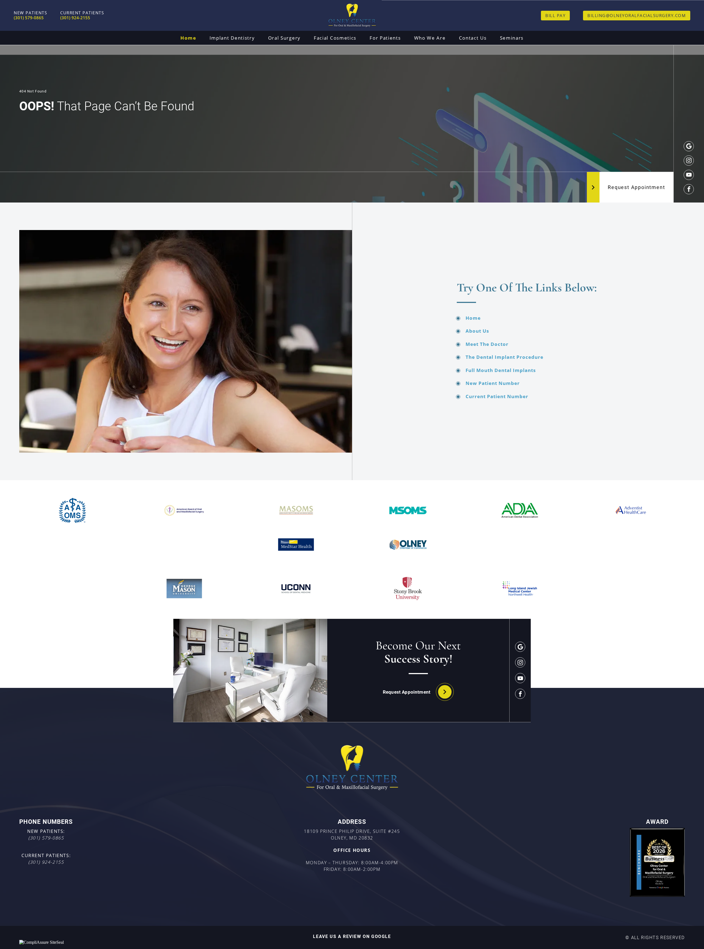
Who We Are (430, 38)
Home (188, 38)
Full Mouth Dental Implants (501, 370)
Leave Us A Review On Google (352, 936)
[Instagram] (689, 160)
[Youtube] (689, 175)
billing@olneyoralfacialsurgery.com (636, 15)
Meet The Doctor (487, 344)
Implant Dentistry (232, 38)
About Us (477, 331)
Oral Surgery (284, 38)
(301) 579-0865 (46, 838)
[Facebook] (689, 189)
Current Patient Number (497, 396)
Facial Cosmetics (335, 38)
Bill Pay (555, 15)
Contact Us (473, 38)
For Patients (385, 38)
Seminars (512, 38)
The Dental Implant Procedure (505, 357)
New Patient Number (493, 383)
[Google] (689, 146)
